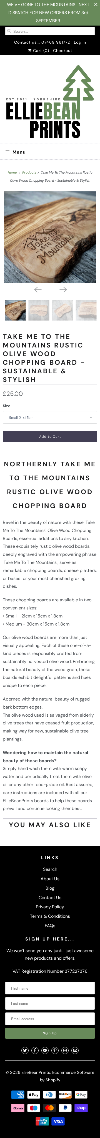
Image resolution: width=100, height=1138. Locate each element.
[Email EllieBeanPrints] (75, 1050)
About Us (50, 879)
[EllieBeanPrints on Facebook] (35, 1050)
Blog (50, 888)
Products (29, 172)
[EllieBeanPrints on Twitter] (25, 1050)
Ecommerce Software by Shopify (67, 1076)
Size (6, 405)
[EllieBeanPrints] (50, 101)
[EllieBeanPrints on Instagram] (65, 1050)
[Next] (63, 289)
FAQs (50, 926)
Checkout (62, 50)
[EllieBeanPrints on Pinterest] (55, 1050)
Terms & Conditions (50, 916)
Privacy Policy (50, 907)
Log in (80, 42)
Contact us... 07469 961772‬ (42, 42)
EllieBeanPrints (35, 1072)
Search (50, 869)
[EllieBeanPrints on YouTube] (45, 1050)
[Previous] (37, 289)
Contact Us (50, 898)
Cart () (40, 50)
